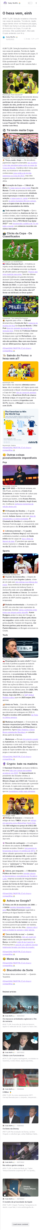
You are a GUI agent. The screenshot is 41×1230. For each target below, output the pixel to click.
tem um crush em (29, 937)
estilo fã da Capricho (25, 942)
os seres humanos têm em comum (22, 201)
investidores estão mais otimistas (22, 791)
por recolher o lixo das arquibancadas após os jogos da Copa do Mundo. (20, 165)
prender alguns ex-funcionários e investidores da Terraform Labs (20, 876)
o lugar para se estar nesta (20, 188)
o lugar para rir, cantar (19, 198)
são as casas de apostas (26, 392)
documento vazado (30, 739)
